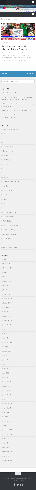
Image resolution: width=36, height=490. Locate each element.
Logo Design (7, 203)
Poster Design (7, 221)
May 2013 (6, 360)
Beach (5, 142)
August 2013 (6, 355)
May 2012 (6, 377)
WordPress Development (10, 247)
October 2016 (7, 303)
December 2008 (7, 430)
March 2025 (6, 263)
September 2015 (7, 307)
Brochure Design (8, 147)
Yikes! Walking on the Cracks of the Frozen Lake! (17, 110)
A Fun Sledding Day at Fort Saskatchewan (15, 93)
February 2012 (7, 382)
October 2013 (7, 351)
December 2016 (7, 298)
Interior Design (7, 190)
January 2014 (7, 347)
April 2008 (6, 447)
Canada (5, 155)
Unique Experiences (8, 238)
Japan (5, 195)
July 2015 (6, 312)
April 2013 (6, 364)
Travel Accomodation (9, 234)
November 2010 (7, 408)
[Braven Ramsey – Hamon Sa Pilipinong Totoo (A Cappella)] (18, 31)
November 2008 (7, 434)
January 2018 (7, 281)
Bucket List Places (8, 151)
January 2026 (7, 259)
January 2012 (7, 386)
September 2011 (7, 395)
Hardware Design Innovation (11, 182)
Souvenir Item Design (9, 230)
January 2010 (7, 417)
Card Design (6, 160)
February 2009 (7, 421)
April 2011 (6, 399)
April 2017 (6, 290)
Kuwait (5, 199)
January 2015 (7, 316)
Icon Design (6, 186)
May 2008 (6, 443)
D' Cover (5, 164)
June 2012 (6, 373)
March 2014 (6, 338)
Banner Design (7, 138)
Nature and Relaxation (9, 212)
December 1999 (7, 460)
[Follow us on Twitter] (30, 74)
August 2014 (6, 329)
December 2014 (7, 320)
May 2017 (6, 285)
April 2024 (6, 277)
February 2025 (7, 268)
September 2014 (7, 325)
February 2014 (7, 342)
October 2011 (7, 390)
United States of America (10, 243)
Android (5, 133)
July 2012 (6, 368)
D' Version (4, 43)
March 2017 (6, 294)
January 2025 (7, 272)
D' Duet (5, 168)
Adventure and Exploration (11, 129)
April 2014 (6, 333)
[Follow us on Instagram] (33, 74)
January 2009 (7, 425)
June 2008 (6, 438)
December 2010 (7, 403)
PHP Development (8, 217)
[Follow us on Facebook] (27, 74)
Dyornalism (6, 177)
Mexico (5, 208)
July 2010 (6, 412)
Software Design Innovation (11, 225)
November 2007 (7, 452)
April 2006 (6, 456)
